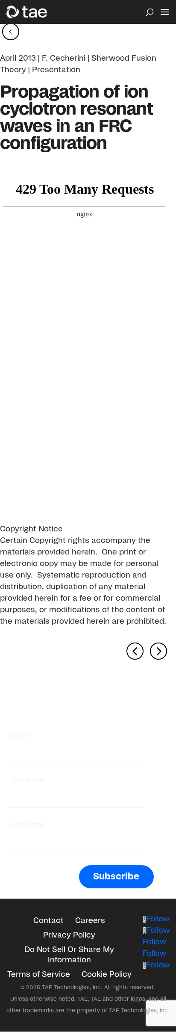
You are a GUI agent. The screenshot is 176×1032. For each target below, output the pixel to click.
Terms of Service (38, 975)
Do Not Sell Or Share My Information (69, 955)
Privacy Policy (69, 935)
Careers (90, 921)
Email (19, 735)
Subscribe (116, 876)
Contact (48, 921)
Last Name (27, 824)
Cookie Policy (107, 975)
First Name (27, 779)
